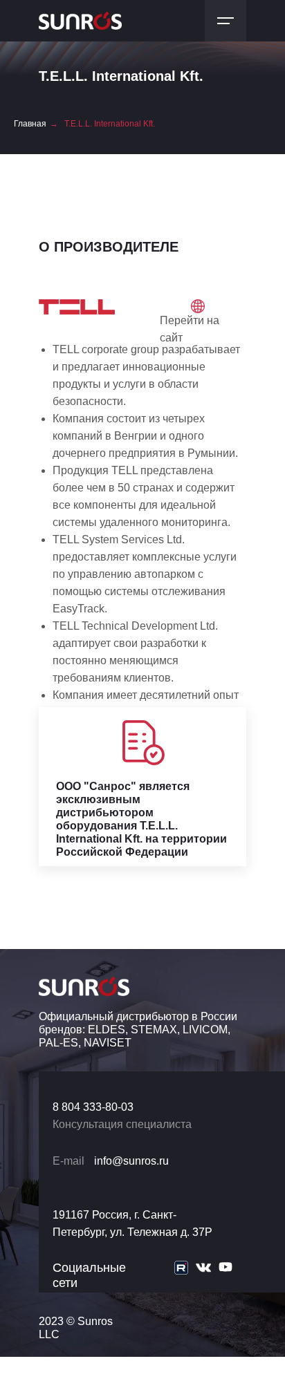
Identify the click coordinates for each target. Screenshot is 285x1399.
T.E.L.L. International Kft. (109, 124)
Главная (30, 124)
